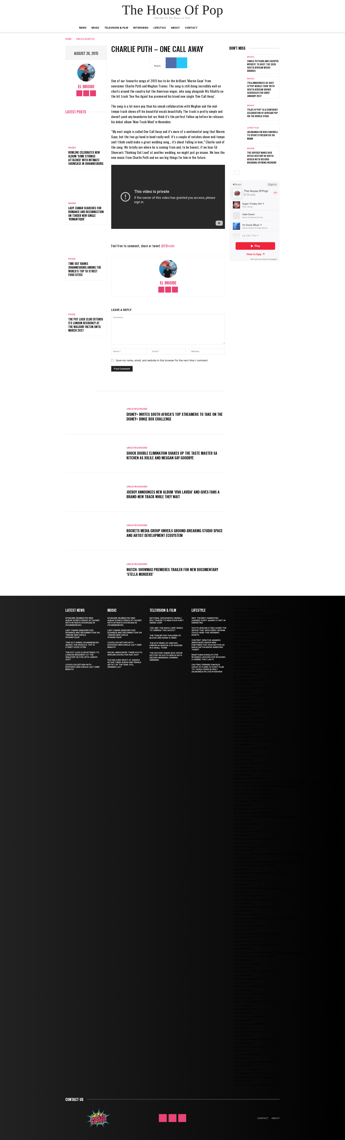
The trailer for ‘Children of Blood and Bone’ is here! (165, 636)
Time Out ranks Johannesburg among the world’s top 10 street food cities (84, 269)
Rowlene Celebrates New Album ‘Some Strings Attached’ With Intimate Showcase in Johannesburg (85, 158)
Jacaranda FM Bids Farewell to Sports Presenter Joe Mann (262, 135)
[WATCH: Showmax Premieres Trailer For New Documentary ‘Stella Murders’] (94, 570)
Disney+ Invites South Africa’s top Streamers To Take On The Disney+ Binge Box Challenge (174, 416)
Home (68, 39)
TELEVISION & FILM (163, 610)
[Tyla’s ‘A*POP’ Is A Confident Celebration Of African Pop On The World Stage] (236, 111)
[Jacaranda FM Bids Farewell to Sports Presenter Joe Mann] (236, 133)
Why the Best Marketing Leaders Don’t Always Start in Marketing (209, 620)
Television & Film (116, 27)
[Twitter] (93, 93)
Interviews (140, 27)
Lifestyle (159, 27)
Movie (250, 149)
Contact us (74, 1099)
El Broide (86, 86)
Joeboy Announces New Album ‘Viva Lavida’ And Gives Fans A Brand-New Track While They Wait (173, 494)
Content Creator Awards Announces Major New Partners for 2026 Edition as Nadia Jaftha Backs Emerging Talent (208, 645)
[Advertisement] (287, 296)
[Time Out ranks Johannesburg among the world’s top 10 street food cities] (86, 241)
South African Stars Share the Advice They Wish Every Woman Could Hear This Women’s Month (209, 631)
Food (71, 259)
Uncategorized (85, 39)
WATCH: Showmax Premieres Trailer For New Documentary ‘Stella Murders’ (172, 572)
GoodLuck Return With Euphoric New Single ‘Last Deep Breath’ (82, 667)
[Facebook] (79, 93)
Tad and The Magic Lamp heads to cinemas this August (166, 629)
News (82, 27)
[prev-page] (231, 172)
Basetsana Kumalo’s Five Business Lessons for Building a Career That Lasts (209, 657)
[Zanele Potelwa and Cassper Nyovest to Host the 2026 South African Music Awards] (236, 64)
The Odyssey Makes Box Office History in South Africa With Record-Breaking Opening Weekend (261, 157)
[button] (264, 28)
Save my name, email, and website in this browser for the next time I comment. (162, 360)
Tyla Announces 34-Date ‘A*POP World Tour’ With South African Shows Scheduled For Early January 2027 (261, 89)
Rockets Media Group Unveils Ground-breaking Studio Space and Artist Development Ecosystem (174, 533)
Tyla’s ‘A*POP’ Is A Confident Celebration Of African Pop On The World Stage (262, 113)
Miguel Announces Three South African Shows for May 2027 (124, 653)
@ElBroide (168, 245)
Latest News (75, 610)
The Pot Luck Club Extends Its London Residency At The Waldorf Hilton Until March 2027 (85, 324)
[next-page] (237, 172)
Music (95, 27)
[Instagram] (86, 93)
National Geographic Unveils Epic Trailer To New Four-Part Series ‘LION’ (167, 620)
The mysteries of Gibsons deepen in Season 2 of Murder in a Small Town (166, 645)
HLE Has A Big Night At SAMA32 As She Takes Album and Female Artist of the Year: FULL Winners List (124, 663)
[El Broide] (86, 73)
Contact (191, 27)
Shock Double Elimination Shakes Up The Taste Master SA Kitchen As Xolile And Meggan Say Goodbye (171, 455)
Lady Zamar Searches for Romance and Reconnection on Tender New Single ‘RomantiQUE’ (86, 213)
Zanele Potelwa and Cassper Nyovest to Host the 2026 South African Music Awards (263, 66)
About (175, 27)
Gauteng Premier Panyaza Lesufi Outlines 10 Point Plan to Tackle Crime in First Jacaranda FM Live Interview (208, 668)
